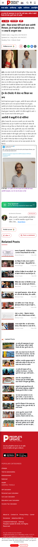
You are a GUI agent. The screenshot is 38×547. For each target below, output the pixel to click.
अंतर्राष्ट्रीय (34, 8)
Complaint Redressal (10, 522)
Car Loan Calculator (8, 497)
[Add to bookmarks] (21, 46)
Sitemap (21, 522)
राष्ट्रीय (20, 8)
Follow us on (7, 46)
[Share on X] (25, 46)
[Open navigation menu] (3, 3)
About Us (6, 515)
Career (32, 515)
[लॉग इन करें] (31, 2)
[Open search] (27, 3)
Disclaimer (6, 518)
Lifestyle (4, 468)
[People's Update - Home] (13, 2)
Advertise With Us (17, 518)
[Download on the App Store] (9, 455)
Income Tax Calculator (9, 504)
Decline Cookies (23, 545)
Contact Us (14, 515)
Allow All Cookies (14, 545)
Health (4, 483)
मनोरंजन (26, 8)
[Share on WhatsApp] (28, 46)
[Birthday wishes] (22, 2)
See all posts (32, 213)
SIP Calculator (6, 490)
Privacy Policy (23, 515)
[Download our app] (34, 3)
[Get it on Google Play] (21, 455)
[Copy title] (35, 46)
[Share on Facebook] (31, 46)
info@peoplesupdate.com (10, 534)
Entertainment (6, 476)
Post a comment (29, 235)
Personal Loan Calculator (10, 493)
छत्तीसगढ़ (13, 8)
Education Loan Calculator (10, 500)
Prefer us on (7, 230)
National (4, 479)
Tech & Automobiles (8, 472)
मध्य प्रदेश (4, 8)
